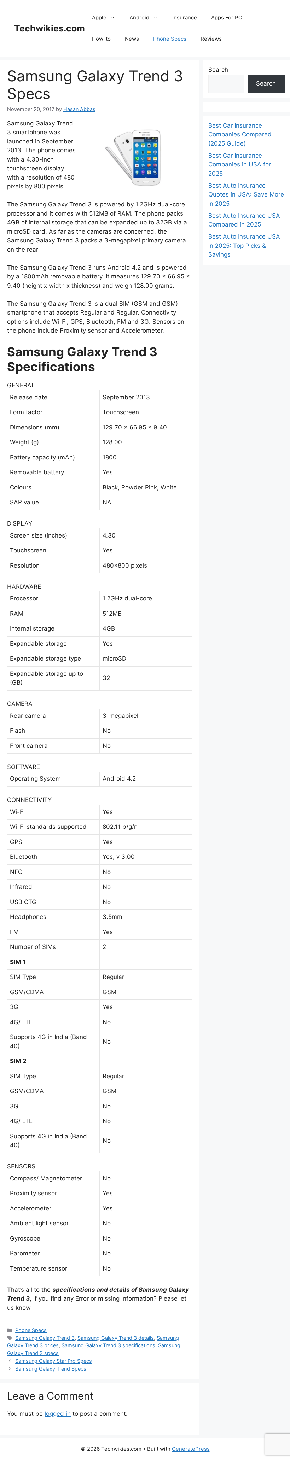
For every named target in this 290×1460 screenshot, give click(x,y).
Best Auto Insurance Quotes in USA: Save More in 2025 (246, 194)
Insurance (184, 17)
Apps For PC (226, 17)
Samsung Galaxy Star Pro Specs (53, 1361)
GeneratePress (191, 1449)
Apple (99, 17)
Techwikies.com (49, 28)
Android (139, 17)
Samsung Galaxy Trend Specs (50, 1369)
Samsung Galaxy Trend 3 (45, 1338)
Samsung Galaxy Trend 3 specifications (108, 1345)
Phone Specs (169, 38)
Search (218, 69)
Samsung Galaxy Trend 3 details (115, 1338)
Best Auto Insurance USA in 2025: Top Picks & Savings (244, 245)
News (132, 38)
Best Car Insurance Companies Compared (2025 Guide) (240, 134)
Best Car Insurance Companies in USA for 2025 (239, 164)
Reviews (211, 38)
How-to (101, 38)
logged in (58, 1413)
